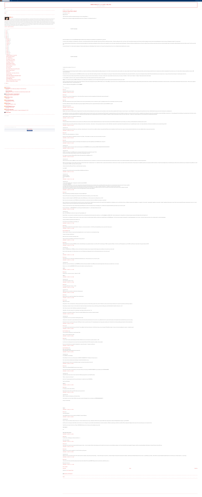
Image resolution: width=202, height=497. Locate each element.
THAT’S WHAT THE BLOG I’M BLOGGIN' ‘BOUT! (13, 75)
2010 (6, 36)
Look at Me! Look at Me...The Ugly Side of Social (12, 94)
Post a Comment (65, 466)
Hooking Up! (8, 71)
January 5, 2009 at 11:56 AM (68, 269)
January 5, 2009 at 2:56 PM (68, 323)
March (7, 51)
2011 (6, 35)
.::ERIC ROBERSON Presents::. (10, 106)
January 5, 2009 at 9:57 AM (68, 171)
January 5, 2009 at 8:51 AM (68, 130)
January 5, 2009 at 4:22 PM (68, 370)
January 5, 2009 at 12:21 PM (68, 287)
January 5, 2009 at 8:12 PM (68, 446)
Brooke (64, 94)
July (7, 45)
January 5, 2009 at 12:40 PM (68, 292)
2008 (6, 83)
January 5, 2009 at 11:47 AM (68, 245)
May (7, 48)
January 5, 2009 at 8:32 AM (68, 117)
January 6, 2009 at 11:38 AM (68, 464)
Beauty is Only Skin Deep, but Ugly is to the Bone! (13, 79)
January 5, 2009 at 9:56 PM (68, 451)
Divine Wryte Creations (9, 97)
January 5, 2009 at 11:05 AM (68, 209)
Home (130, 468)
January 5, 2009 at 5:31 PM (68, 441)
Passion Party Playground (9, 109)
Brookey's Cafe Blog (101, 4)
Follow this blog (30, 130)
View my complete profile (9, 26)
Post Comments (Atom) (70, 470)
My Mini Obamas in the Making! (11, 64)
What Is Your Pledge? (9, 66)
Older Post (196, 468)
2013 (6, 32)
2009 (6, 37)
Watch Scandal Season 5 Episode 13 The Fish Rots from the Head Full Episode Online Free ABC (18, 91)
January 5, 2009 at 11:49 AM (68, 259)
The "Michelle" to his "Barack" (10, 59)
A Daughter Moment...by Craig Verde (11, 55)
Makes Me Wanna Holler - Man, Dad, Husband (12, 93)
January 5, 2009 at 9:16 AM (68, 148)
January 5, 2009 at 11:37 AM (68, 223)
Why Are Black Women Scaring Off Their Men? (13, 68)
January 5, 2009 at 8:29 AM (68, 107)
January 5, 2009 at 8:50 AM (68, 125)
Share (63, 476)
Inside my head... (8, 103)
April (7, 49)
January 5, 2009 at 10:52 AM (68, 189)
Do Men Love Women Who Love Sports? (70, 11)
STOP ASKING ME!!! (9, 78)
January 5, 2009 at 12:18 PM (68, 282)
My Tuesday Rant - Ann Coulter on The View (12, 72)
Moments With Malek (9, 90)
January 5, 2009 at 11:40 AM (68, 228)
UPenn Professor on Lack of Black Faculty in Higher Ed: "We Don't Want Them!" (16, 88)
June (7, 47)
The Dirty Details (8, 112)
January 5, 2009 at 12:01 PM (68, 276)
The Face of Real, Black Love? (10, 60)
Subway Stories (8, 97)
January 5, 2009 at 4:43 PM (68, 392)
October (7, 41)
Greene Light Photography (10, 100)
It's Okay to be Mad (9, 74)
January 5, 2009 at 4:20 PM (68, 363)
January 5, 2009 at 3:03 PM (68, 328)
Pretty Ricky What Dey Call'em (67, 109)
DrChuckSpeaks (8, 87)
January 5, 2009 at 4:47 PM (68, 409)
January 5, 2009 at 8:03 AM (68, 92)
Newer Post (64, 468)
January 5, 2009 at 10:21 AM (68, 179)
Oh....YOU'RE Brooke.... (9, 57)
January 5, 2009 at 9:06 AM (68, 137)
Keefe (63, 89)
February (7, 52)
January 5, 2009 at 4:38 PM (68, 384)
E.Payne (64, 443)
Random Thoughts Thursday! (10, 56)
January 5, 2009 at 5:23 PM (68, 434)
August (7, 44)
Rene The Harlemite (65, 230)
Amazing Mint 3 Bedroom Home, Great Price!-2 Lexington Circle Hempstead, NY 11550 (17, 110)
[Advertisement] (71, 485)
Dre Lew (64, 300)
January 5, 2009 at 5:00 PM (68, 416)
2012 (6, 33)
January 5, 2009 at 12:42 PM (68, 297)
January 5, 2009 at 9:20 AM (68, 156)
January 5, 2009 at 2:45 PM (68, 313)
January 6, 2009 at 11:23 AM (68, 456)
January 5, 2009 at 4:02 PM (68, 351)
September (8, 43)
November (8, 40)
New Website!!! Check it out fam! (10, 107)
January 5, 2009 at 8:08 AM (68, 97)
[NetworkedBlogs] (29, 129)
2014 (6, 30)
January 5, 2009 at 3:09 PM (68, 345)
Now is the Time (8, 67)
